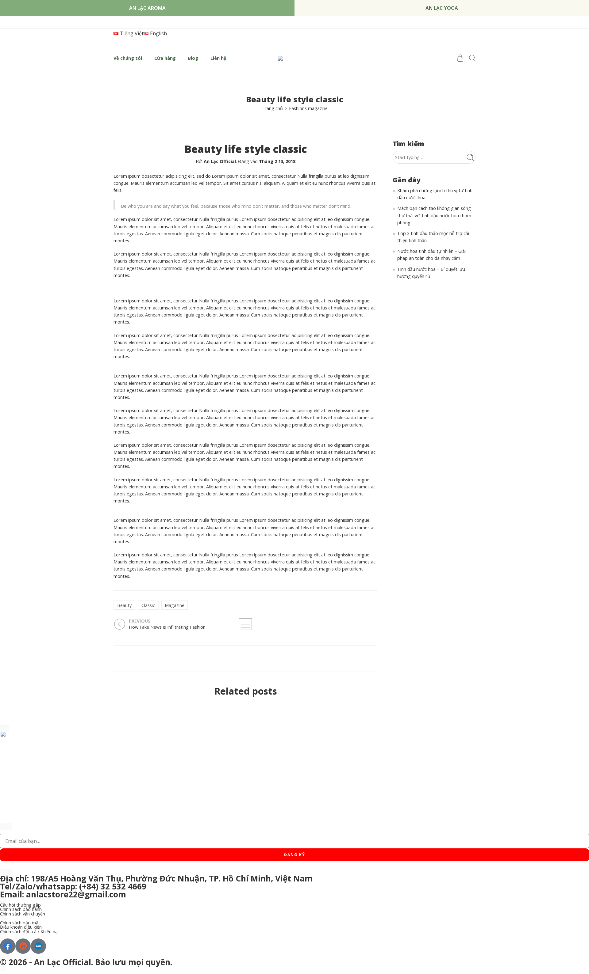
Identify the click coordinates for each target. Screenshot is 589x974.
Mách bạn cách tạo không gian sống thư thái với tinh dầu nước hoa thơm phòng (434, 215)
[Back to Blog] (245, 624)
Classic (148, 605)
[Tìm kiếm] (472, 58)
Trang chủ (272, 108)
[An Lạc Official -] (294, 58)
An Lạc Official (220, 161)
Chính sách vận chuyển (22, 914)
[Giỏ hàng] (460, 58)
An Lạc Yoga (441, 8)
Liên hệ (218, 58)
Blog (193, 58)
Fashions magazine (308, 108)
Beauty (124, 605)
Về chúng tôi (128, 58)
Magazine (174, 605)
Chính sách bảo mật (20, 923)
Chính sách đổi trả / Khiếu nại (29, 932)
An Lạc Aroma (147, 8)
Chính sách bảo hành (21, 909)
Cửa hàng (165, 58)
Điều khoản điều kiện (21, 927)
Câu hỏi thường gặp (20, 905)
